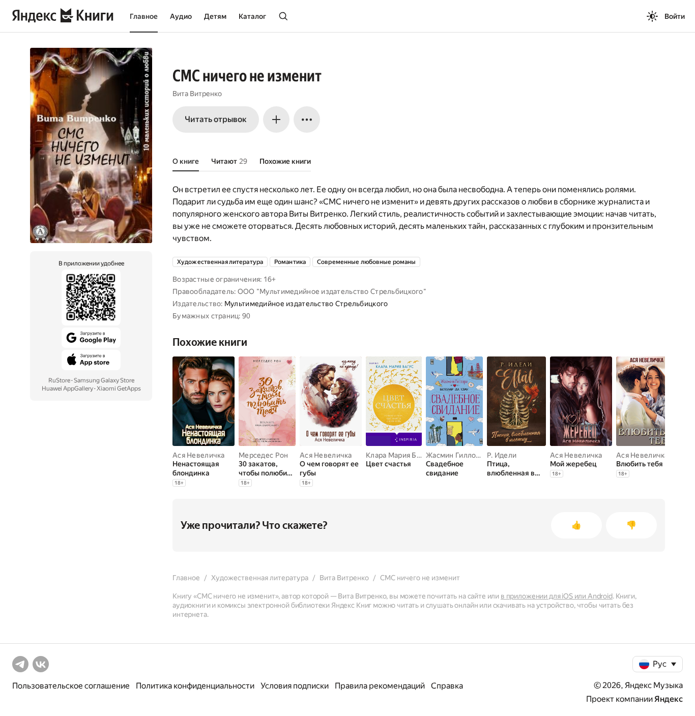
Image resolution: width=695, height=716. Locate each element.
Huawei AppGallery (67, 388)
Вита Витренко (197, 94)
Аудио (181, 16)
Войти (674, 16)
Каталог (252, 16)
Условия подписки (294, 686)
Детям (215, 16)
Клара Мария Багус (398, 455)
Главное (144, 16)
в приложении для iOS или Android (557, 596)
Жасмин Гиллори (455, 455)
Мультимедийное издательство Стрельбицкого (306, 304)
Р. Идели (501, 455)
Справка (447, 686)
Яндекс (668, 699)
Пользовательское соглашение (71, 686)
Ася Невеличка (198, 455)
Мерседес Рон (263, 455)
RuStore (59, 380)
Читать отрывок (216, 119)
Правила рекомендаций (380, 686)
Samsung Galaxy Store (104, 380)
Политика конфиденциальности (195, 686)
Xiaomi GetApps (119, 388)
